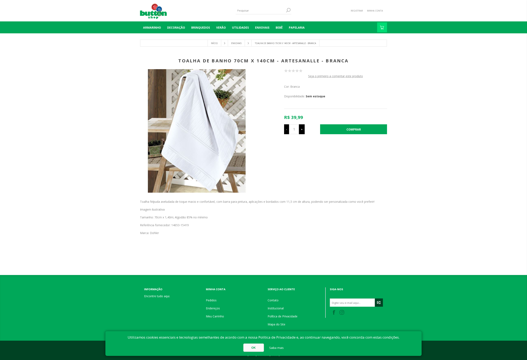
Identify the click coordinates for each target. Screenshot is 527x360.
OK (253, 347)
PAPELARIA (297, 27)
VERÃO (221, 27)
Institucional (276, 308)
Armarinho (152, 27)
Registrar (357, 10)
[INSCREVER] (379, 302)
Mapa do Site (276, 324)
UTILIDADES (240, 27)
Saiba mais (276, 348)
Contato (273, 300)
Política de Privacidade (282, 316)
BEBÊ (279, 27)
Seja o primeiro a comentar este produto (335, 76)
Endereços (213, 308)
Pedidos (211, 300)
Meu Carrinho (215, 316)
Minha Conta (375, 10)
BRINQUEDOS (200, 27)
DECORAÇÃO (176, 27)
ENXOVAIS (262, 27)
